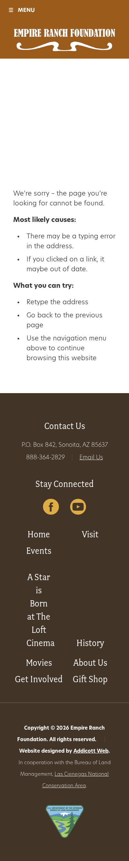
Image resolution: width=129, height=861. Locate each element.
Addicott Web (90, 751)
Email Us (91, 458)
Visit (90, 534)
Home (38, 534)
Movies (39, 662)
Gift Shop (90, 679)
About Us (90, 662)
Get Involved (39, 679)
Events (38, 550)
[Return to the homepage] (64, 40)
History (90, 642)
